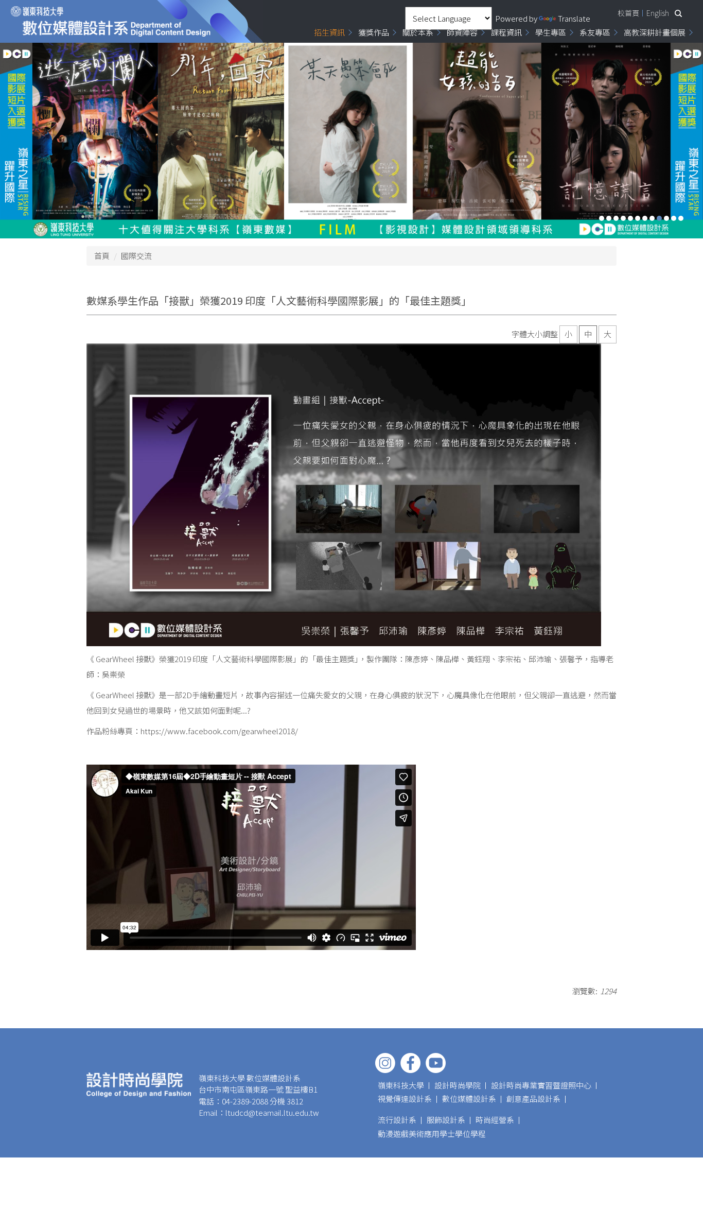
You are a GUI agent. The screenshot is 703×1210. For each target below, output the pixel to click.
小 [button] (568, 334)
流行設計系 (397, 1119)
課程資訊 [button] (506, 32)
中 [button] (588, 334)
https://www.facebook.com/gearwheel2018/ (219, 730)
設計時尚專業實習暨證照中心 (541, 1085)
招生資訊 (329, 32)
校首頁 (628, 13)
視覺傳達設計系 (405, 1098)
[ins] (385, 1063)
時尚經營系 (495, 1119)
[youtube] (435, 1063)
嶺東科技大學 (401, 1085)
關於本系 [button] (417, 32)
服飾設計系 (446, 1119)
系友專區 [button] (594, 32)
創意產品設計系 (533, 1098)
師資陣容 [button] (462, 32)
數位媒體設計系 (469, 1098)
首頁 (102, 255)
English (657, 13)
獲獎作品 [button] (373, 32)
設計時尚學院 (457, 1085)
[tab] (601, 218)
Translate (574, 18)
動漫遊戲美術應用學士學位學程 (432, 1133)
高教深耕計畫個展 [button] (655, 32)
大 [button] (607, 334)
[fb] (410, 1063)
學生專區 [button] (550, 32)
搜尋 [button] (678, 13)
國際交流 (136, 255)
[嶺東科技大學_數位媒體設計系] (111, 21)
